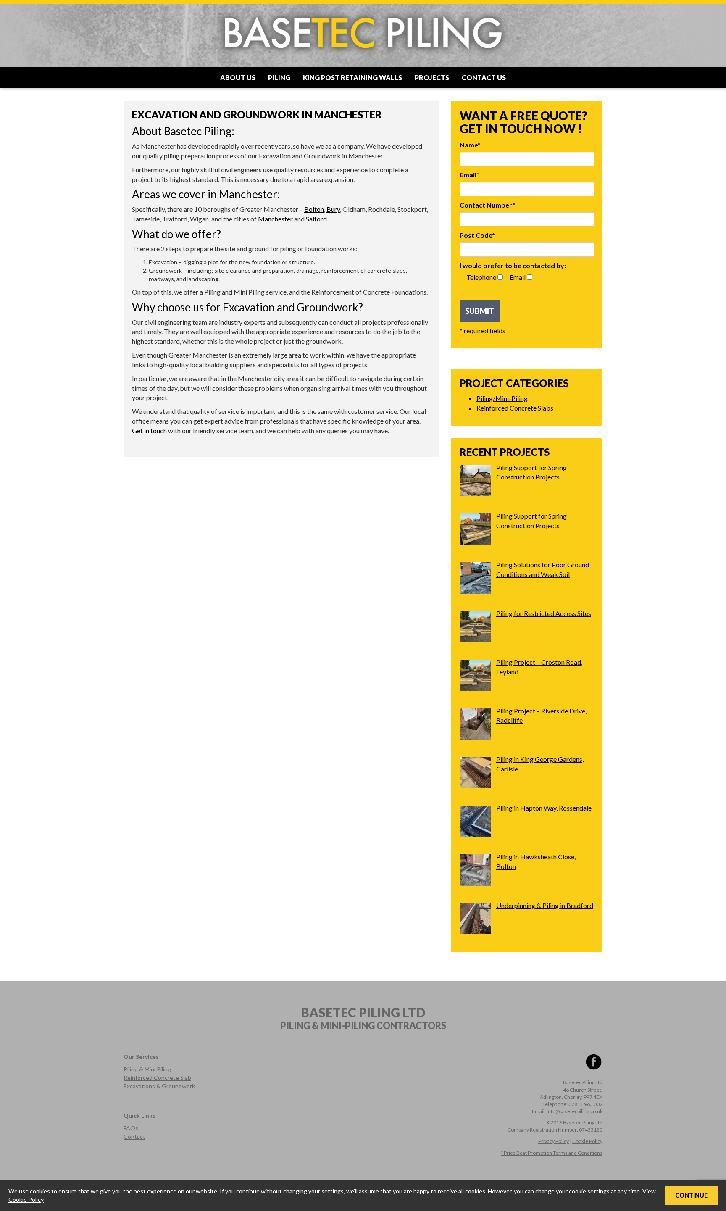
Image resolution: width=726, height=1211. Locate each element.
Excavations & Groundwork (159, 1086)
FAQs (131, 1128)
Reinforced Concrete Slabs (514, 408)
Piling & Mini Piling (147, 1069)
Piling (279, 78)
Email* (469, 175)
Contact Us (484, 78)
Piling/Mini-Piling (502, 398)
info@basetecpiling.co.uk (574, 1111)
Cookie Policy (587, 1141)
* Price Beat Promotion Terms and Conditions (551, 1153)
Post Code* (477, 235)
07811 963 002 (585, 1104)
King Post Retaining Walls (352, 78)
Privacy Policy (553, 1141)
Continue (691, 1195)
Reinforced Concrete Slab (157, 1077)
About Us (237, 78)
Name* (470, 145)
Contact (134, 1136)
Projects (432, 78)
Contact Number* (487, 205)
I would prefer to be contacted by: (513, 265)
